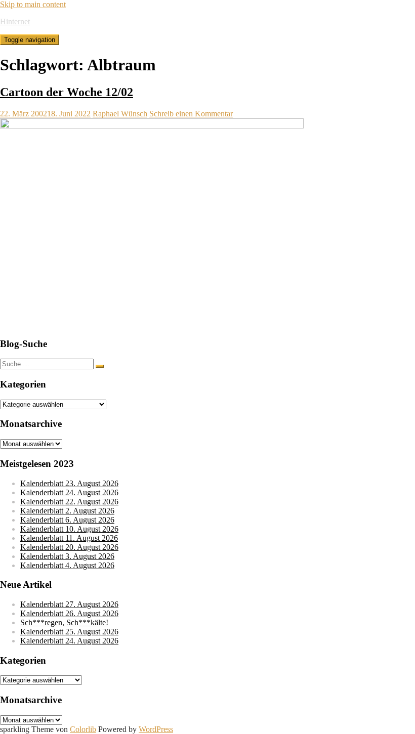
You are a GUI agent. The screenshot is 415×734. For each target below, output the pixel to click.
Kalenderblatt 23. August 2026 (69, 483)
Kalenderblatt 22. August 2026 (69, 501)
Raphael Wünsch (120, 113)
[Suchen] (100, 366)
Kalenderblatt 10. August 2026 (69, 529)
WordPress (156, 729)
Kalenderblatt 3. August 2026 (67, 556)
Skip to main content (33, 4)
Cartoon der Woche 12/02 (66, 92)
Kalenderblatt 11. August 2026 (69, 538)
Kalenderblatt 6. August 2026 (67, 519)
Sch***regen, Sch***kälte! (64, 622)
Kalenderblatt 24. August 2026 (69, 492)
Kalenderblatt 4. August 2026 (67, 565)
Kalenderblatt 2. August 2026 (67, 510)
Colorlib (83, 729)
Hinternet (15, 21)
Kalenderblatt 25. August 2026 (69, 631)
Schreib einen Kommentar (191, 113)
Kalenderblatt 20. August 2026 (69, 547)
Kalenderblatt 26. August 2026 (69, 613)
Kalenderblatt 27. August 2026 (69, 604)
